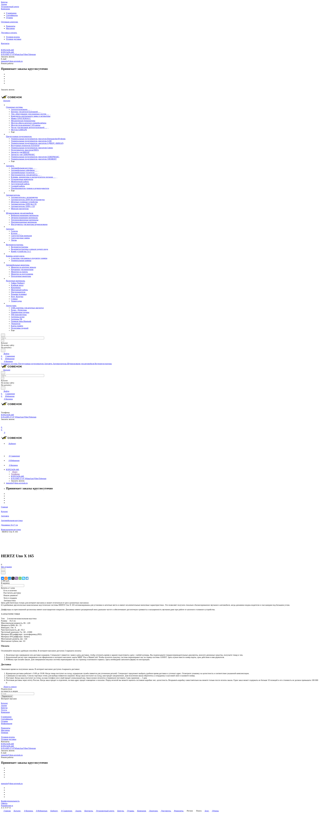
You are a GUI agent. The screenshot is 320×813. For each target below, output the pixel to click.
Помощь (4, 732)
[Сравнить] (3, 572)
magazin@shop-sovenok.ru (12, 61)
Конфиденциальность (10, 801)
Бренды (4, 708)
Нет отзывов (6, 567)
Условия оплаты (13, 37)
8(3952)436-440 (7, 50)
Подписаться (7, 696)
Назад (14, 472)
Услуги (4, 710)
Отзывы (9, 18)
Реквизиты (10, 26)
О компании (11, 13)
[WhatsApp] (20, 578)
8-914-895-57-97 (18, 54)
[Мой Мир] (9, 578)
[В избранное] (3, 569)
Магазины (10, 28)
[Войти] (2, 425)
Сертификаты (12, 15)
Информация (6, 723)
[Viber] (16, 578)
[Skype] (23, 578)
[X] (13, 578)
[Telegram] (27, 578)
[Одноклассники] (6, 578)
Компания (5, 712)
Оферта (4, 803)
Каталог (4, 703)
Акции (4, 705)
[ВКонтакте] (2, 578)
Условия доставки (13, 39)
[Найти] (3, 350)
